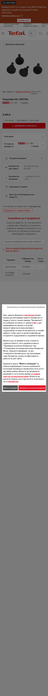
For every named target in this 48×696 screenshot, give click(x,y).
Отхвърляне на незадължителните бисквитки (26, 307)
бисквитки (13, 381)
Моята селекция (10, 388)
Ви (35, 323)
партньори (29, 315)
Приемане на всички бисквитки (32, 388)
